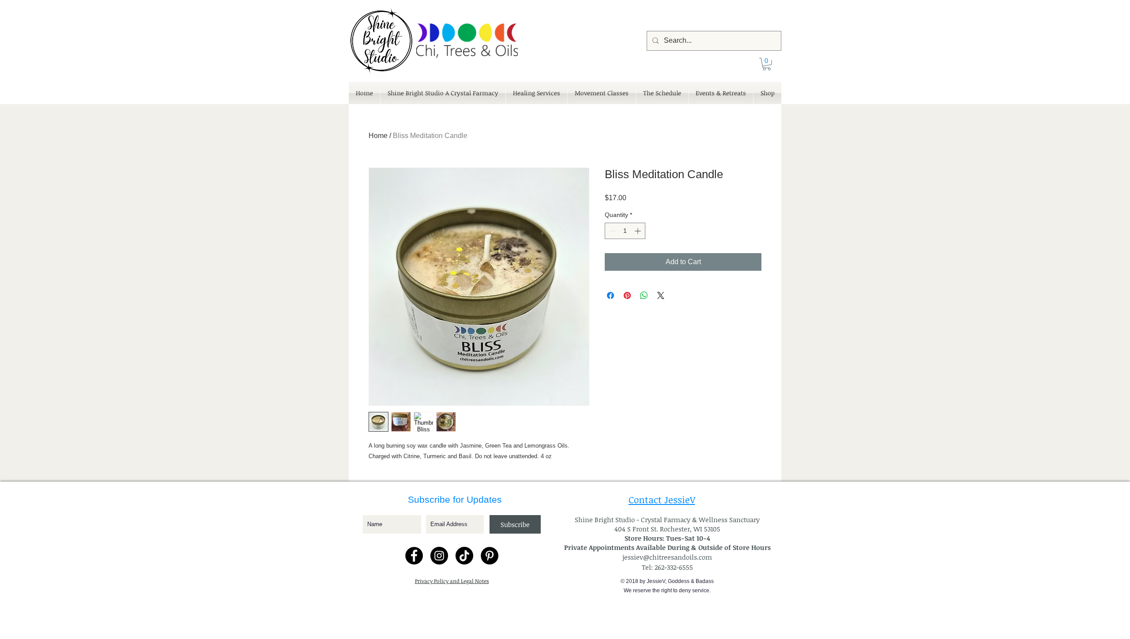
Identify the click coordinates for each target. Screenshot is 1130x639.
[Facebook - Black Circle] (414, 555)
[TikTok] (464, 555)
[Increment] (638, 231)
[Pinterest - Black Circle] (489, 555)
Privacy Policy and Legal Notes (452, 580)
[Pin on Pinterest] (627, 295)
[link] (766, 64)
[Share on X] (660, 295)
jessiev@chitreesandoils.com (667, 557)
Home (378, 135)
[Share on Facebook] (610, 295)
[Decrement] (611, 231)
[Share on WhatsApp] (644, 295)
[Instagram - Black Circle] (439, 555)
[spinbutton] (625, 231)
